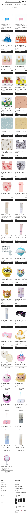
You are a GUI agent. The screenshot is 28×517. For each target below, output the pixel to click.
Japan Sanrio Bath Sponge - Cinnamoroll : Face (20, 258)
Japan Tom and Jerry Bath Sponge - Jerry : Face (6, 301)
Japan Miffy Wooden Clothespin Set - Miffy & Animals (20, 47)
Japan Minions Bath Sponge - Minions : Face (6, 278)
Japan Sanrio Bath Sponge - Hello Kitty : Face (6, 385)
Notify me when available (7, 368)
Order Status (4, 502)
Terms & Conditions (19, 488)
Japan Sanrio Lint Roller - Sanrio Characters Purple (21, 300)
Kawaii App (3, 490)
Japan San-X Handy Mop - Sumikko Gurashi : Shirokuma (6, 468)
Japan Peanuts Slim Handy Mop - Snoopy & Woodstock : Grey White (20, 216)
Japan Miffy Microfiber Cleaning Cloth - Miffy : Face (6, 152)
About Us (3, 482)
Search (2, 488)
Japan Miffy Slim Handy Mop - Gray (6, 321)
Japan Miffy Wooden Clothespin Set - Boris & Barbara (6, 89)
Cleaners (24, 4)
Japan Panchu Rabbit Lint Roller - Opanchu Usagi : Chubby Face (21, 406)
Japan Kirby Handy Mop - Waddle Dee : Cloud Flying (21, 343)
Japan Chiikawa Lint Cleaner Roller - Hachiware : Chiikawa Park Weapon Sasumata (6, 26)
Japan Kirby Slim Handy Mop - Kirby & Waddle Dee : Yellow (6, 237)
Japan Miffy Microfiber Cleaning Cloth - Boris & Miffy (20, 131)
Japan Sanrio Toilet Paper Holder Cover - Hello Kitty (21, 194)
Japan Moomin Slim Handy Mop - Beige (19, 446)
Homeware (17, 4)
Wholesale (3, 486)
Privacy (16, 490)
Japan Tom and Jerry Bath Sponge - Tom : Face (21, 278)
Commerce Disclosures (20, 492)
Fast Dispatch (15, 7)
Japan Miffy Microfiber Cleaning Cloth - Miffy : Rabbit (6, 131)
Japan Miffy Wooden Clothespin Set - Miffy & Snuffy (20, 68)
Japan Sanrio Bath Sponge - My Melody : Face (20, 364)
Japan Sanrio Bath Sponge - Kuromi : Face (6, 405)
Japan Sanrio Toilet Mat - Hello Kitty (6, 173)
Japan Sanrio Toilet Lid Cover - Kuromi (20, 173)
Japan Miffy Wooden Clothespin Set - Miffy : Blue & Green (6, 110)
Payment (17, 482)
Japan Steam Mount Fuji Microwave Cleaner (6, 46)
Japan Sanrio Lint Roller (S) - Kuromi (20, 425)
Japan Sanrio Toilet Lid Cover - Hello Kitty (6, 194)
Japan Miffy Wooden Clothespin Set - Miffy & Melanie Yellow (20, 89)
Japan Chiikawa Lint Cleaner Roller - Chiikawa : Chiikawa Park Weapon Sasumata (20, 26)
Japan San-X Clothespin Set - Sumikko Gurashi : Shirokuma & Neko (6, 364)
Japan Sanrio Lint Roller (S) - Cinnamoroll (6, 446)
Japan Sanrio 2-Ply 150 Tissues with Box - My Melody (6, 343)
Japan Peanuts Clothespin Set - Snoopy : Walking (7, 258)
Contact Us (3, 500)
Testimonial (3, 484)
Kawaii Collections (9, 4)
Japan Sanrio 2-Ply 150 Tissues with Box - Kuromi (20, 322)
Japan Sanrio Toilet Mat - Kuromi (20, 151)
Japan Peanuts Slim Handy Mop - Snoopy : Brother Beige (6, 216)
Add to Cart (7, 30)
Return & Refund (19, 486)
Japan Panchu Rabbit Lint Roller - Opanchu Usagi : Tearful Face (7, 426)
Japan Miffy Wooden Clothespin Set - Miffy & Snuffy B (6, 68)
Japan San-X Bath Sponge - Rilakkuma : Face (20, 385)
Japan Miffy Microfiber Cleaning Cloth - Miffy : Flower (20, 110)
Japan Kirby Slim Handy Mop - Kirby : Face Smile (20, 236)
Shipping (17, 484)
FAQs (2, 498)
